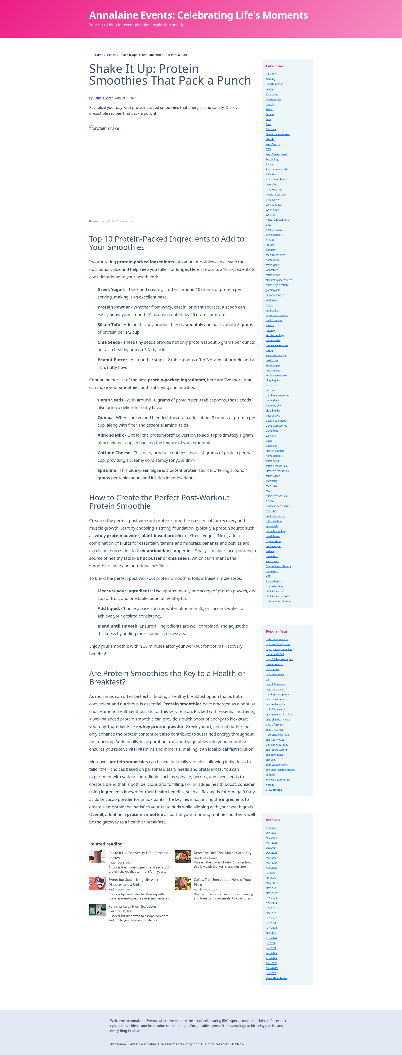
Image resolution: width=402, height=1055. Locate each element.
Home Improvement (278, 134)
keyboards (272, 526)
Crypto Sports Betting (278, 566)
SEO (268, 149)
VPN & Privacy (274, 230)
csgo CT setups (274, 729)
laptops (270, 245)
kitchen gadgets (275, 451)
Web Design (273, 144)
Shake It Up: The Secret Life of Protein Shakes (138, 855)
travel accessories (276, 425)
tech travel (272, 486)
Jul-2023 (270, 873)
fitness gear (273, 476)
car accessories (275, 295)
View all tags (274, 790)
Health (111, 55)
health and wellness (277, 219)
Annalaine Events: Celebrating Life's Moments (198, 15)
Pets (268, 119)
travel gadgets (274, 235)
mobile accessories (277, 345)
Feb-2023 (271, 928)
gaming (270, 330)
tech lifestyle (273, 546)
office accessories (276, 466)
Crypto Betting (274, 586)
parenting (271, 481)
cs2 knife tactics (275, 674)
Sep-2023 (271, 918)
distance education (277, 639)
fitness (270, 325)
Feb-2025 (271, 953)
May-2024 (272, 857)
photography (273, 405)
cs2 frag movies (275, 739)
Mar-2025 (271, 963)
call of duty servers (277, 709)
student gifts (273, 365)
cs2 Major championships (281, 770)
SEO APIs (271, 174)
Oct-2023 (271, 933)
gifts (268, 224)
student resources (276, 375)
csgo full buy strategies (279, 659)
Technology (272, 159)
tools (269, 491)
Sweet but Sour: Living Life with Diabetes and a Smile (133, 882)
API (268, 576)
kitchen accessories (277, 471)
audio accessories (276, 496)
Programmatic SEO (277, 169)
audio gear (272, 446)
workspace (272, 300)
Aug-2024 (271, 827)
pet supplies (273, 415)
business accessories (278, 506)
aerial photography (277, 744)
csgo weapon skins (277, 765)
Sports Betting (274, 581)
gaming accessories (277, 395)
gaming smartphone (278, 694)
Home (99, 55)
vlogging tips (273, 380)
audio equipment (276, 420)
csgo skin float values (278, 719)
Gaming (270, 79)
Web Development (276, 154)
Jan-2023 (271, 878)
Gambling (271, 184)
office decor (273, 275)
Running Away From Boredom (132, 906)
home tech (272, 571)
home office (273, 260)
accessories (273, 385)
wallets (270, 551)
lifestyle (270, 390)
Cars (268, 124)
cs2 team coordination (279, 714)
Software (271, 129)
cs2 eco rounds (274, 755)
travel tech (272, 556)
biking (269, 350)
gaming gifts (273, 290)
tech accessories (275, 255)
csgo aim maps (274, 689)
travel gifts (272, 430)
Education (271, 74)
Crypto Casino (274, 189)
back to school (274, 320)
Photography (273, 99)
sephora (271, 775)
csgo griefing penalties (279, 649)
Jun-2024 (271, 923)
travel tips (271, 511)
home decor (273, 400)
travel (269, 305)
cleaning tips (273, 410)
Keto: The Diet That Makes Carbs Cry (222, 852)
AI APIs (270, 240)
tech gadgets (273, 204)
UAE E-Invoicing (275, 591)
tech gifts (271, 435)
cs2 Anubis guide (276, 704)
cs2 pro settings (275, 699)
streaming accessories (279, 280)
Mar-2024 (271, 863)
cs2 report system (276, 749)
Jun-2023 (271, 908)
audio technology (276, 355)
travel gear (272, 265)
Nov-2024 (271, 893)
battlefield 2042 (275, 654)
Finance (270, 89)
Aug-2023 (271, 868)
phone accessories (277, 194)
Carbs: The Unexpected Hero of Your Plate (223, 882)
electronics (272, 561)
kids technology (275, 335)
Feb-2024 (271, 837)
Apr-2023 (271, 903)
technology (272, 209)
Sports (269, 164)
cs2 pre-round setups (278, 780)
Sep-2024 (271, 898)
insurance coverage (277, 734)
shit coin (271, 760)
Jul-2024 (270, 943)
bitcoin (270, 785)
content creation (275, 516)
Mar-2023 (271, 842)
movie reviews (274, 664)
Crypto (270, 501)
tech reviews (273, 370)
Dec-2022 (271, 913)
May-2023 (272, 883)
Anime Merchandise (277, 179)
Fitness (270, 114)
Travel (269, 109)
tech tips (271, 214)
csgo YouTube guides (278, 644)
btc (267, 679)
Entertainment (274, 84)
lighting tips (272, 310)
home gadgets (274, 456)
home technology (276, 531)
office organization (277, 285)
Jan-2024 (271, 948)
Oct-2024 (271, 847)
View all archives (276, 978)
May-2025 (272, 968)
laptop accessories (277, 315)
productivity (273, 199)
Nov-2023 (271, 888)
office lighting (274, 521)
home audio (273, 340)
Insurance (272, 94)
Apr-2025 (271, 958)
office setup (273, 461)
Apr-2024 (271, 938)
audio (269, 441)
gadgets (270, 250)
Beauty (270, 104)
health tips (272, 360)
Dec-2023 (271, 852)
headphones (273, 536)
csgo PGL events (275, 684)
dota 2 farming (274, 724)
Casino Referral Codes (279, 601)
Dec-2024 (271, 832)
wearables (272, 270)
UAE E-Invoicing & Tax (278, 596)
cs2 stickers (273, 669)
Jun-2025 (271, 973)
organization (273, 541)
